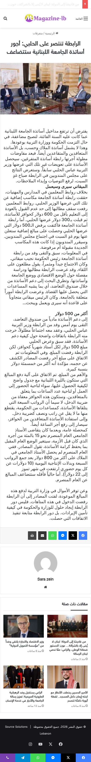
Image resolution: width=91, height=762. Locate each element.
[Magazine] (45, 18)
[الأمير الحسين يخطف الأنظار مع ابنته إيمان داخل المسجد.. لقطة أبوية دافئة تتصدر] (67, 677)
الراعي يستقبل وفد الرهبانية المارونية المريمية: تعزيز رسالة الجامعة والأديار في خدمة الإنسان (25, 697)
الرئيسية (50, 33)
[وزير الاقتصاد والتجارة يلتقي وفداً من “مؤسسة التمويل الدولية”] (23, 626)
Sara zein (45, 579)
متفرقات (38, 33)
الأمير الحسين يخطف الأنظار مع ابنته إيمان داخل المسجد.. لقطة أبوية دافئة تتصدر (69, 697)
